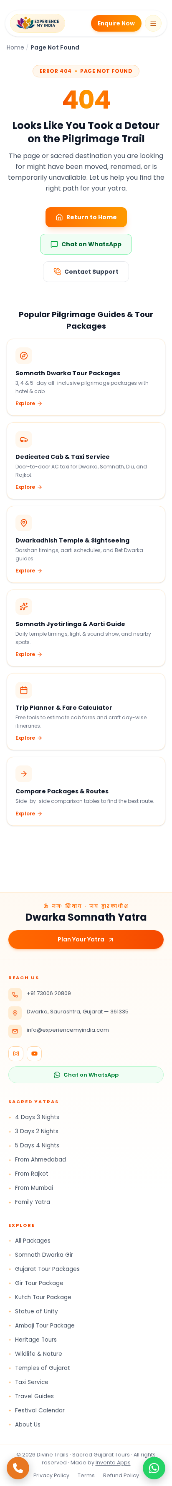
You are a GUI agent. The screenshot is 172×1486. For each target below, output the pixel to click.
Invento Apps (113, 1462)
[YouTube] (34, 1053)
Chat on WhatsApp (91, 1075)
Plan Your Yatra (81, 939)
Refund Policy (121, 1475)
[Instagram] (15, 1053)
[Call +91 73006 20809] (18, 1468)
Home (15, 47)
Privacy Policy (51, 1475)
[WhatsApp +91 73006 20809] (154, 1468)
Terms (86, 1475)
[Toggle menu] (153, 23)
